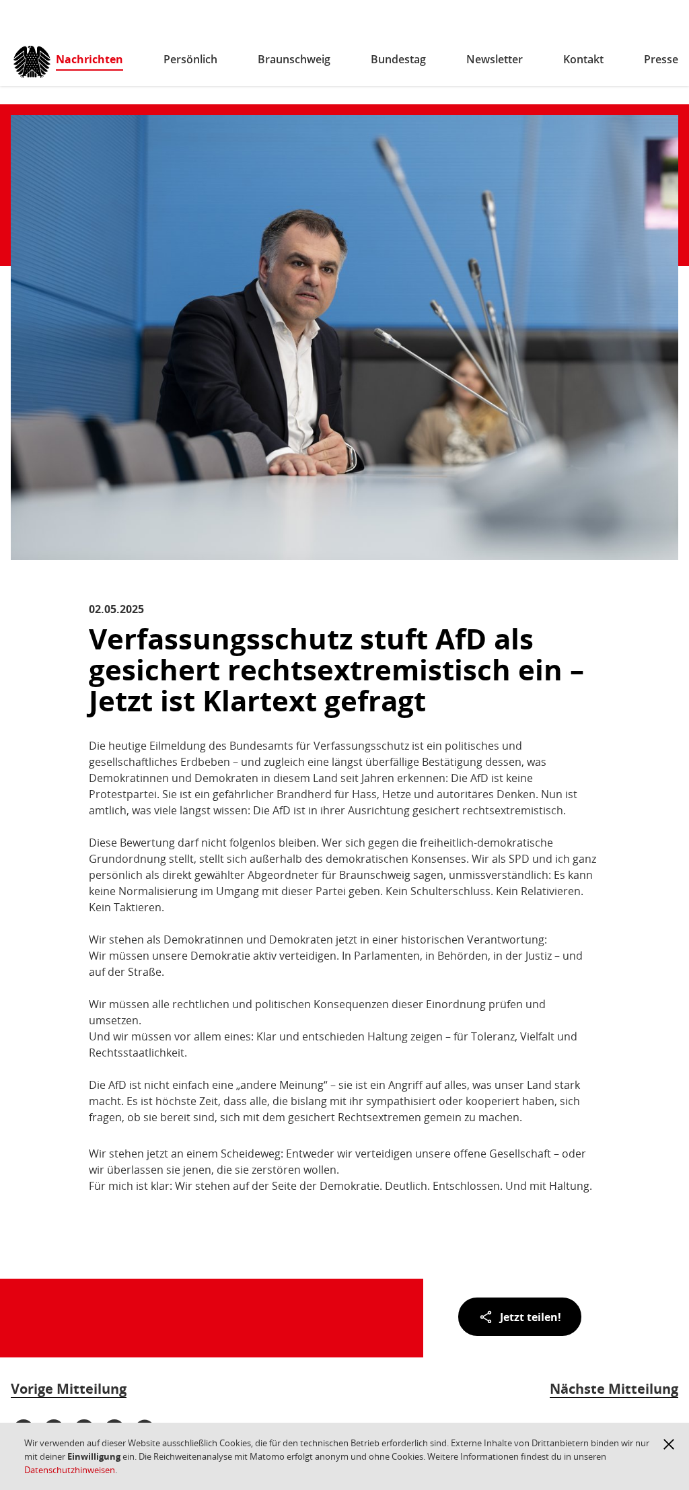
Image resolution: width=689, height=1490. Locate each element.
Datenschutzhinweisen (69, 1470)
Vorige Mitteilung (68, 1389)
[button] (668, 1444)
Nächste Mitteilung (614, 1389)
